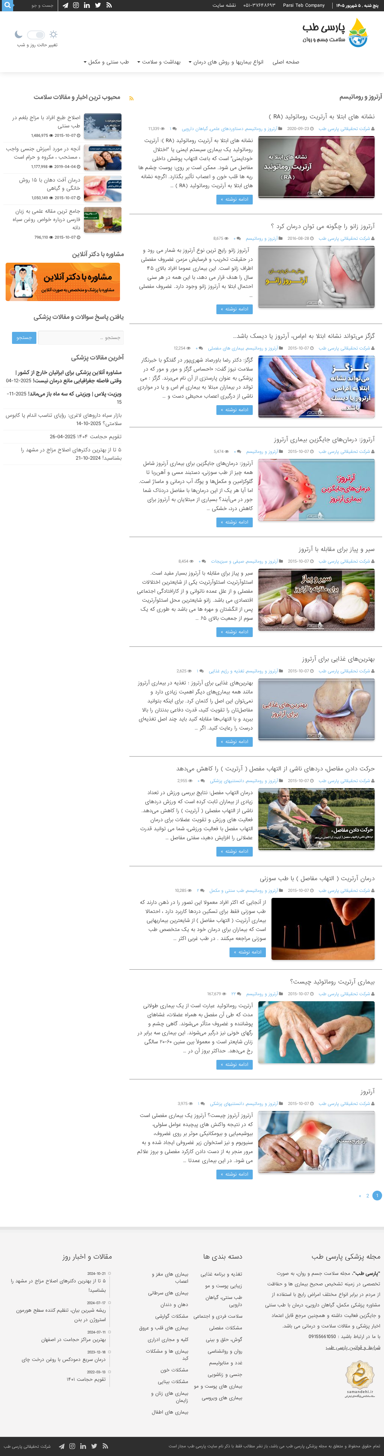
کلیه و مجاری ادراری (168, 1339)
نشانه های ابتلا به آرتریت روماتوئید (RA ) (322, 116)
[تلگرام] (64, 5)
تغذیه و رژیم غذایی (226, 671)
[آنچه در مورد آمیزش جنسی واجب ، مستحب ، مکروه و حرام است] (103, 157)
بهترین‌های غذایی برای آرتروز (338, 659)
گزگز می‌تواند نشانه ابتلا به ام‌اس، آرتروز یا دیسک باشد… (304, 336)
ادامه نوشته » (234, 199)
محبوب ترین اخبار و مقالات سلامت (77, 97)
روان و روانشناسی (225, 1351)
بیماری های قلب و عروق (163, 1328)
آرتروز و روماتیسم (261, 129)
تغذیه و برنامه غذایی (221, 1274)
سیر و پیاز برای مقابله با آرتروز (337, 549)
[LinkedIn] (87, 5)
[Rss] (109, 5)
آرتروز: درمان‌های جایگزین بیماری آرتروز (324, 439)
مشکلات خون (174, 1370)
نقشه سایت (224, 5)
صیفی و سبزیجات (227, 561)
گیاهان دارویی (195, 129)
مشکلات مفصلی (225, 1328)
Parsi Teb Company (304, 5)
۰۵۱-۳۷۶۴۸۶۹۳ (259, 5)
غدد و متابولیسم (225, 1363)
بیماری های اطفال (170, 1412)
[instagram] (76, 5)
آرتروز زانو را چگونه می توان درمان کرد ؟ (323, 226)
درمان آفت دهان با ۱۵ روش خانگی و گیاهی (49, 184)
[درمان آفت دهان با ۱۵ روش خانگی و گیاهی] (103, 188)
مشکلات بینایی (173, 1381)
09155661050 (322, 1336)
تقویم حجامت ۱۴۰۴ (99, 437)
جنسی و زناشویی (225, 1374)
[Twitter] (98, 5)
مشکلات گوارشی (171, 1316)
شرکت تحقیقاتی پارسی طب (344, 129)
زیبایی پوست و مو (223, 1286)
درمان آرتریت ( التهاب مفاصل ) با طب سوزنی (317, 878)
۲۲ (233, 994)
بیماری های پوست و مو (218, 1386)
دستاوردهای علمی (226, 129)
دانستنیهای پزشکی (227, 781)
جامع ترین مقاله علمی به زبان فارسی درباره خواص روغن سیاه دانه (46, 219)
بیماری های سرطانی (168, 1293)
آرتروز (368, 1091)
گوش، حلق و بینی (224, 1339)
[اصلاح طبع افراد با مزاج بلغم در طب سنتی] (103, 126)
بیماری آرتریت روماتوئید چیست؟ (332, 982)
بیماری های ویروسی (222, 1398)
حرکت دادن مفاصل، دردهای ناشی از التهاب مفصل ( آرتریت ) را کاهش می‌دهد (275, 768)
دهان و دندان (174, 1304)
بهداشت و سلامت (161, 62)
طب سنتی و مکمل (108, 62)
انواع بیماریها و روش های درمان (228, 62)
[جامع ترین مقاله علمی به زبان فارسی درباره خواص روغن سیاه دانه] (103, 220)
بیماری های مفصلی (226, 348)
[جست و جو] (7, 5)
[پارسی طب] (335, 33)
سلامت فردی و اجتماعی (218, 1316)
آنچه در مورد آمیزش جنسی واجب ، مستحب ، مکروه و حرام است (43, 153)
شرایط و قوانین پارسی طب (353, 1347)
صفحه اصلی (286, 62)
